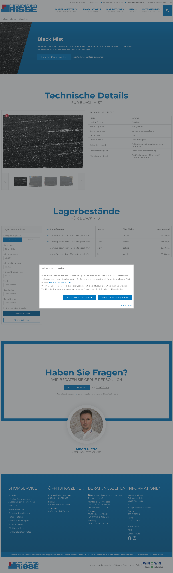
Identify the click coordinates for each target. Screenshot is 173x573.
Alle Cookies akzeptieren (115, 297)
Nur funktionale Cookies (79, 297)
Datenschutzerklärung (60, 282)
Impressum (126, 305)
